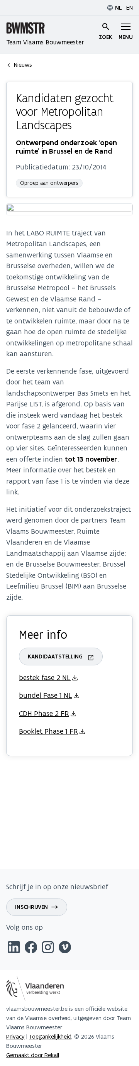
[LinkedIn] (14, 948)
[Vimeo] (65, 948)
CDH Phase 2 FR (44, 713)
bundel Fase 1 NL (45, 695)
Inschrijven (31, 907)
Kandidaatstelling (55, 656)
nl (118, 8)
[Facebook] (31, 948)
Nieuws (23, 64)
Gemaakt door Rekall (32, 1055)
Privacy (15, 1036)
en (129, 7)
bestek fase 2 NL (45, 677)
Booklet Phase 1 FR (48, 731)
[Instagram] (48, 948)
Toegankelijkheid (50, 1036)
